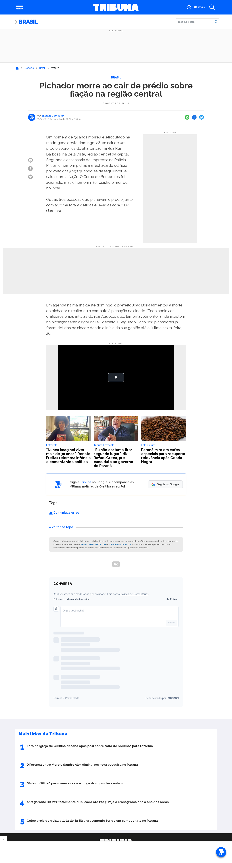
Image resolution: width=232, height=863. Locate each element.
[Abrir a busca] (212, 7)
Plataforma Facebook (121, 544)
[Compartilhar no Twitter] (201, 117)
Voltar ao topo (62, 527)
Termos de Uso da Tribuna (93, 544)
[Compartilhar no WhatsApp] (187, 117)
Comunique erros (66, 512)
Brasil (28, 21)
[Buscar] (216, 21)
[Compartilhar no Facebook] (194, 117)
